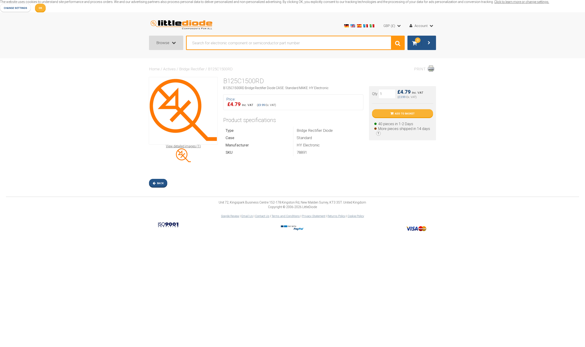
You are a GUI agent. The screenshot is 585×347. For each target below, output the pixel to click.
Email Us (247, 216)
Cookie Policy (356, 216)
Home (154, 69)
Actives (169, 69)
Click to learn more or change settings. (521, 2)
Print (420, 69)
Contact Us (262, 216)
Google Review (230, 216)
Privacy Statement (313, 216)
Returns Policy (336, 216)
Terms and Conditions (285, 216)
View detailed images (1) (183, 146)
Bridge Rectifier (192, 69)
